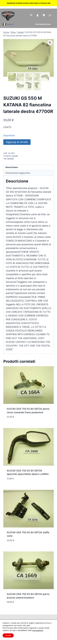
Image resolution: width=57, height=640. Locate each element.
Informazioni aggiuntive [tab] (18, 173)
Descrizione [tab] (12, 167)
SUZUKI (10, 159)
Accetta (8, 635)
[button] (50, 42)
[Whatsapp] (50, 15)
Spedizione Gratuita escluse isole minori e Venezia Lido (28, 3)
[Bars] (31, 15)
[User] (37, 15)
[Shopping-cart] (44, 15)
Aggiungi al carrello (17, 142)
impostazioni (37, 630)
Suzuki (15, 156)
